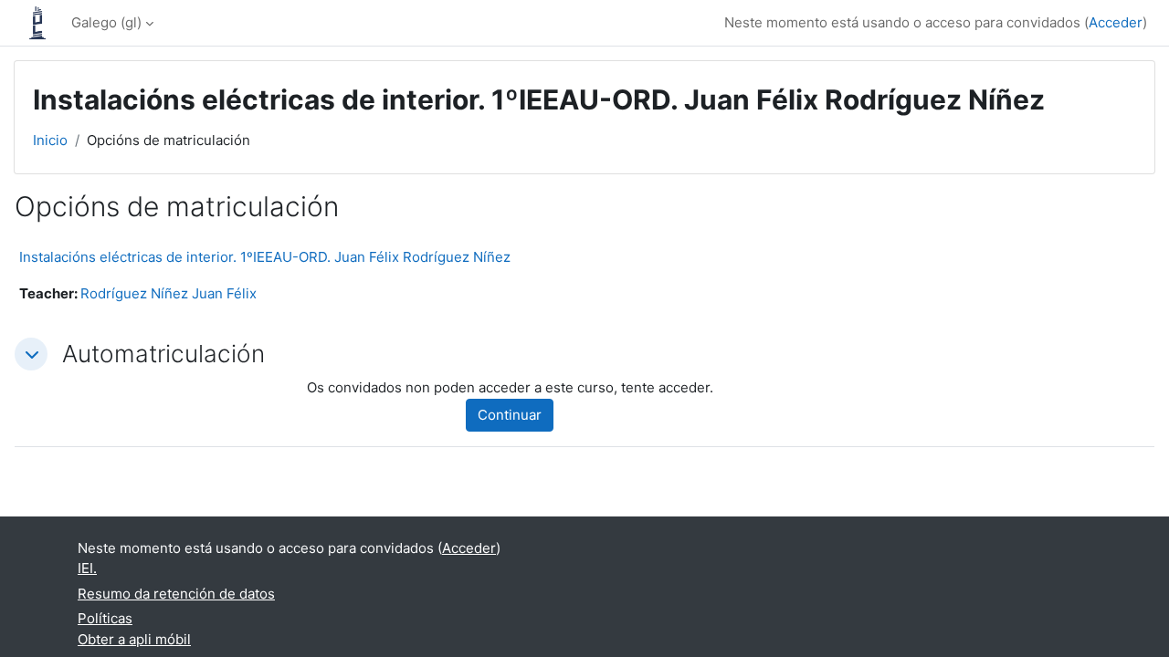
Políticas (105, 618)
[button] (31, 354)
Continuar (510, 414)
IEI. (87, 568)
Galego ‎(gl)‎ (106, 22)
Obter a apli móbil (134, 639)
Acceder (1116, 22)
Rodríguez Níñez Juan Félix (168, 293)
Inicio (50, 140)
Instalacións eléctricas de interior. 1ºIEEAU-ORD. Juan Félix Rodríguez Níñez (265, 257)
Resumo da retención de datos (176, 593)
